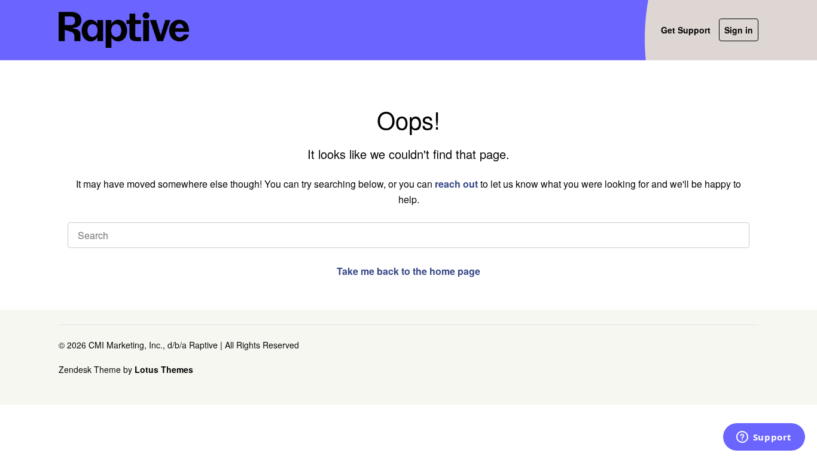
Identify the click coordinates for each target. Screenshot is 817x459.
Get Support (686, 30)
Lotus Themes (164, 369)
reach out (456, 184)
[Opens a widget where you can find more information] (764, 438)
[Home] (124, 30)
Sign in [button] (738, 30)
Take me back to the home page (408, 271)
